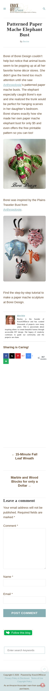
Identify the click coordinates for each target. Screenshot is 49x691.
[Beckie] (11, 320)
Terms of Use (37, 678)
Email (8, 594)
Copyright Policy (24, 681)
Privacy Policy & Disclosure (17, 678)
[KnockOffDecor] (24, 9)
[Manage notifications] (42, 685)
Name (8, 576)
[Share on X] (12, 356)
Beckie (26, 41)
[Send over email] (6, 361)
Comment (10, 525)
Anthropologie (12, 84)
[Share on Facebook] (6, 356)
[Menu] (4, 8)
